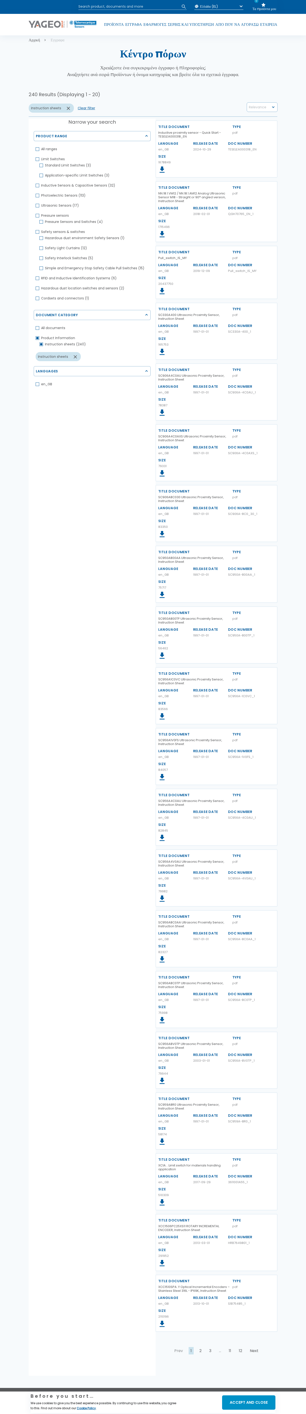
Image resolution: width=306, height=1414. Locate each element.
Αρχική (34, 40)
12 (240, 1350)
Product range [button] (51, 136)
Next (254, 1350)
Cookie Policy (86, 1408)
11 (230, 1350)
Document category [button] (57, 315)
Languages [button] (47, 371)
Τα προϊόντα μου (264, 9)
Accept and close (249, 1402)
